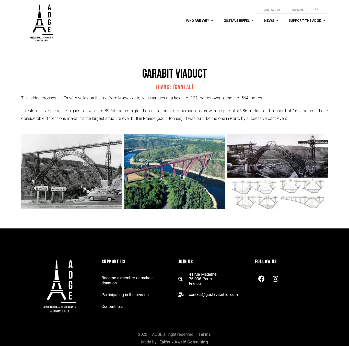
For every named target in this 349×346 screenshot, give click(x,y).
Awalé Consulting (191, 342)
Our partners (112, 306)
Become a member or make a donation (127, 280)
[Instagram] (275, 278)
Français (297, 10)
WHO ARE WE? (197, 20)
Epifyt (164, 342)
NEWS (269, 20)
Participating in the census (125, 294)
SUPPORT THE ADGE (305, 20)
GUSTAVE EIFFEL (237, 20)
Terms (204, 334)
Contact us (272, 10)
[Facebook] (261, 278)
